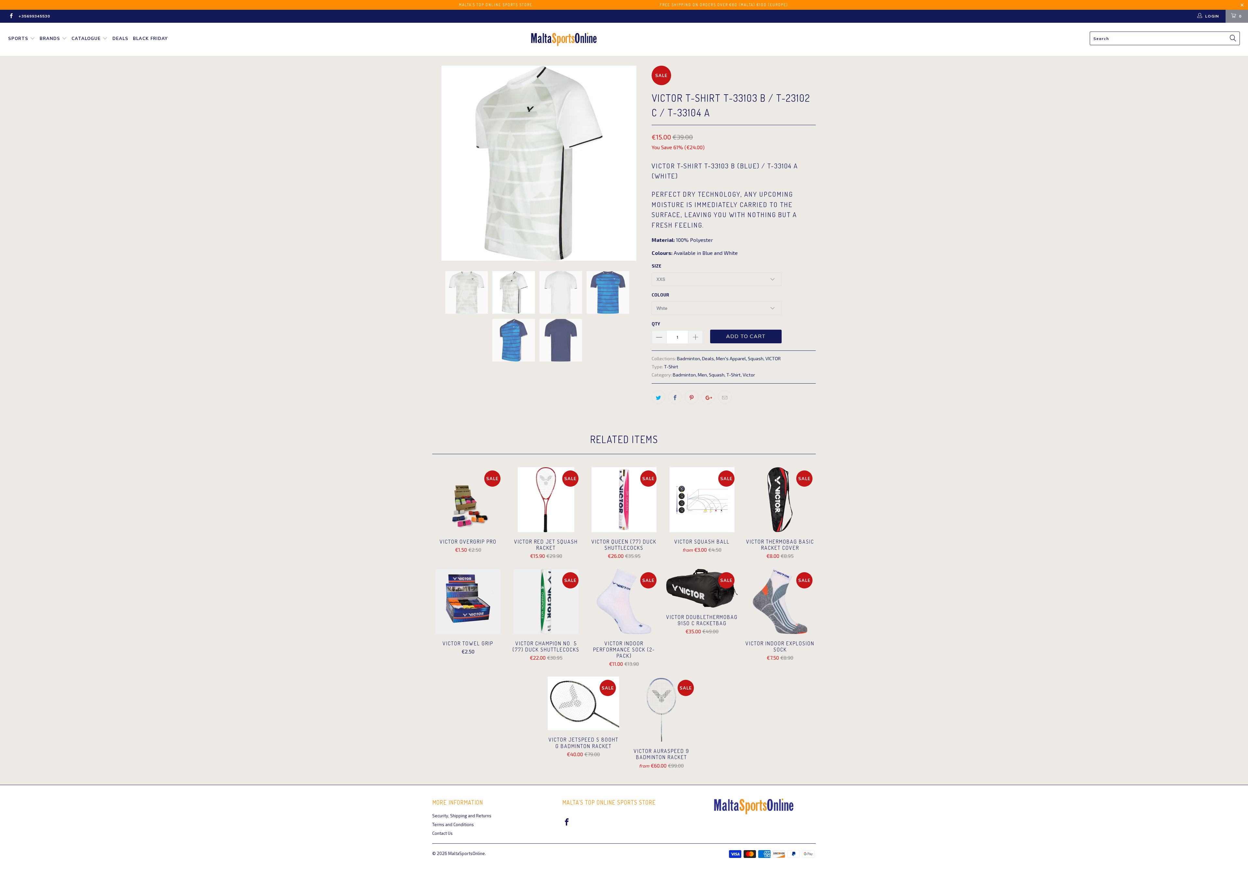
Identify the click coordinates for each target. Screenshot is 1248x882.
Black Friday (150, 38)
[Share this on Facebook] (675, 397)
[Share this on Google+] (708, 397)
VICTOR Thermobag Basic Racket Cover (780, 499)
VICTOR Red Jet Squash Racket (546, 499)
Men (702, 374)
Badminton (688, 358)
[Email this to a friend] (725, 397)
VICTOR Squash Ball (702, 499)
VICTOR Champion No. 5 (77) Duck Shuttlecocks (546, 601)
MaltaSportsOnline (466, 853)
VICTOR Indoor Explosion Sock (780, 601)
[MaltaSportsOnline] (627, 39)
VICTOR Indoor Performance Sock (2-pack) (624, 601)
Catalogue (86, 38)
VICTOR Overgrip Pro (468, 499)
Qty (656, 323)
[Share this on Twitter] (658, 397)
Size (656, 266)
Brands (50, 38)
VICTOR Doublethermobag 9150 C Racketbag (702, 588)
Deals (120, 38)
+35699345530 (34, 16)
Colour (660, 294)
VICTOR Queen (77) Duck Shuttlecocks (624, 499)
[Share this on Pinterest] (691, 397)
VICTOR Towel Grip (468, 601)
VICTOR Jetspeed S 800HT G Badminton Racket (583, 703)
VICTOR (773, 358)
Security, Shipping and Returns (461, 815)
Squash (755, 358)
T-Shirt (671, 366)
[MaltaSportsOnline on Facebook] (11, 16)
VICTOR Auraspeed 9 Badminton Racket (661, 709)
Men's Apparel (731, 358)
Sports (18, 38)
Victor (749, 374)
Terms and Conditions (453, 824)
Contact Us (442, 833)
